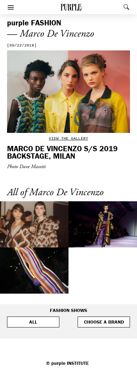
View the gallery (68, 138)
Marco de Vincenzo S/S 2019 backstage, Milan (62, 152)
